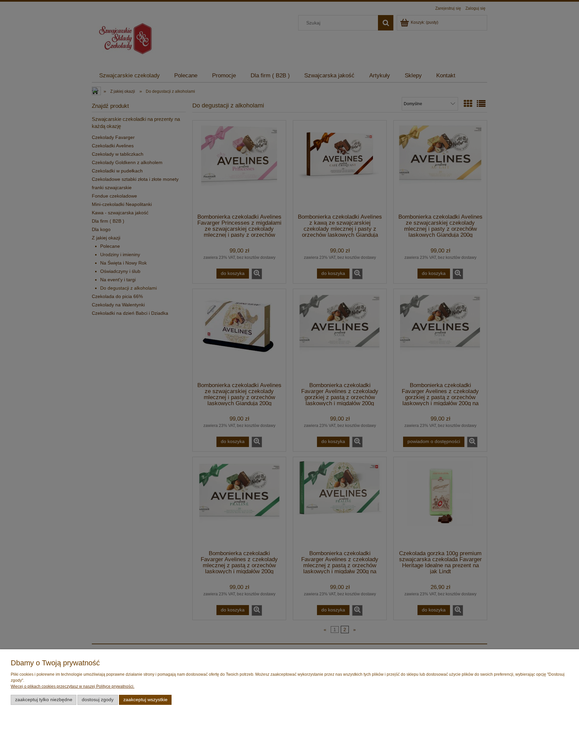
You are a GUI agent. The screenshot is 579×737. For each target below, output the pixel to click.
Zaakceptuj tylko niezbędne (43, 699)
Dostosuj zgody (98, 699)
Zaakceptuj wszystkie (145, 699)
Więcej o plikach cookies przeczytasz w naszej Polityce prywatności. (72, 686)
